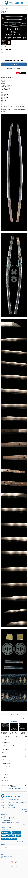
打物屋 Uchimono (6, 763)
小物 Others (4, 756)
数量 (2, 52)
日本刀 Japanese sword (8, 746)
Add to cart (14, 64)
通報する (24, 718)
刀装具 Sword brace (6, 749)
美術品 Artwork (5, 760)
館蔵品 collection (6, 742)
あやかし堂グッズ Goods (7, 767)
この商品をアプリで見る (14, 714)
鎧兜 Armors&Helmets (7, 753)
